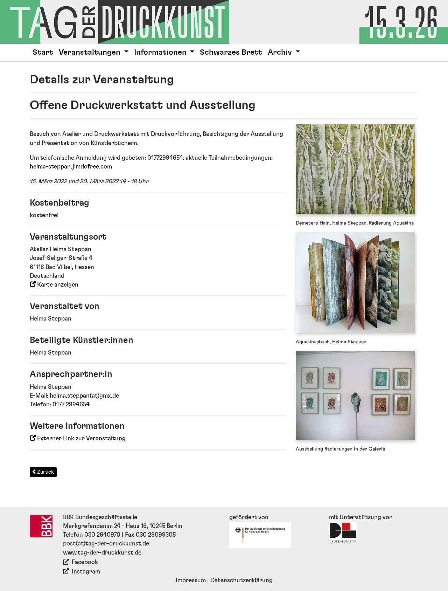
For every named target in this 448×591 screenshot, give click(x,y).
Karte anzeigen (57, 285)
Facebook (85, 562)
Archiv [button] (281, 52)
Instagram (86, 572)
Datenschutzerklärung (241, 580)
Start (43, 52)
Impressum (191, 580)
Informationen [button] (161, 52)
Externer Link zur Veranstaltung (81, 438)
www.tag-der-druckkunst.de (102, 553)
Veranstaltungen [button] (90, 52)
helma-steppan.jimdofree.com (71, 167)
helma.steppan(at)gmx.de (84, 396)
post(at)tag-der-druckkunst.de (106, 544)
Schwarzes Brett (231, 52)
